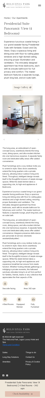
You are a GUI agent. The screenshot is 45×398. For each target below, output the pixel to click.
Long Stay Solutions (10, 357)
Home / (7, 18)
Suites (5, 352)
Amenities (6, 362)
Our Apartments (20, 18)
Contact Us (30, 357)
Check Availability (21, 394)
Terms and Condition (11, 345)
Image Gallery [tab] (21, 87)
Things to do (31, 352)
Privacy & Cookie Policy (33, 363)
